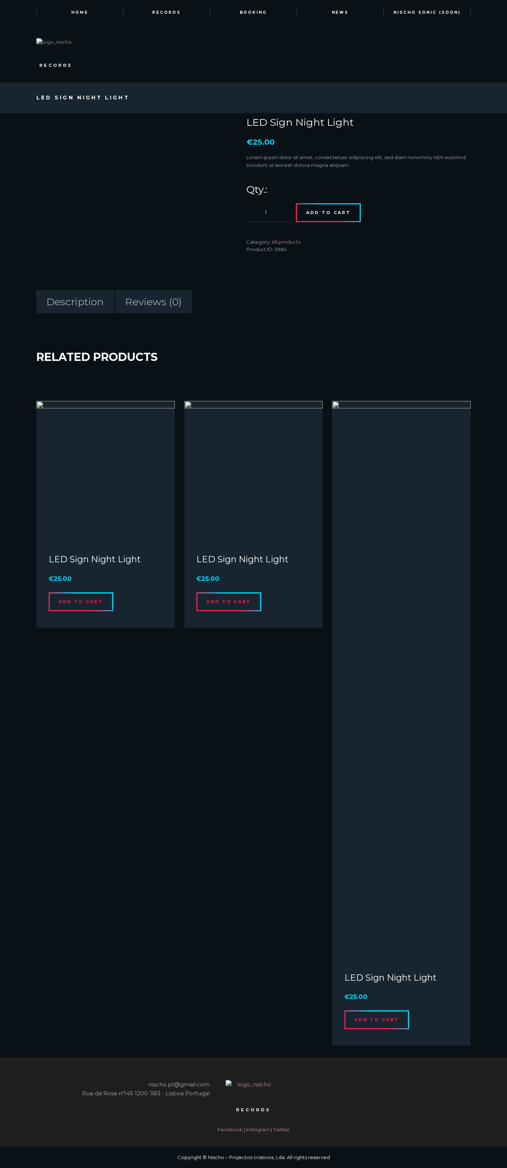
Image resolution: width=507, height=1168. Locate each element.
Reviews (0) (153, 302)
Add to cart (328, 212)
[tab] (75, 301)
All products (286, 242)
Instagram (258, 1129)
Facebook (230, 1129)
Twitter (281, 1129)
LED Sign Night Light (95, 559)
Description (75, 302)
